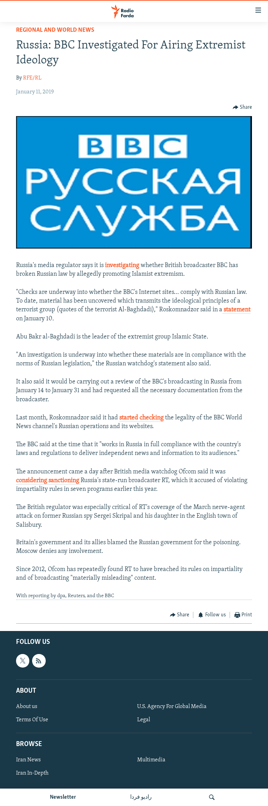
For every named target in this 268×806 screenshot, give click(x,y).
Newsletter (63, 797)
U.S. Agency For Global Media (172, 706)
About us (26, 706)
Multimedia (151, 760)
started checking (141, 418)
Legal (143, 720)
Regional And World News (55, 30)
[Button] (242, 107)
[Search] (211, 797)
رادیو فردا (141, 797)
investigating (122, 266)
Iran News (28, 760)
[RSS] (38, 660)
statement (236, 310)
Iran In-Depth (32, 773)
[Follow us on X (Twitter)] (22, 660)
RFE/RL (32, 78)
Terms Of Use (32, 720)
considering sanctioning (48, 481)
